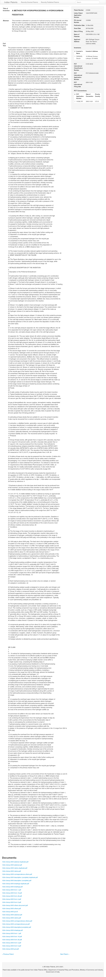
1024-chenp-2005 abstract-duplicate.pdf (15, 862)
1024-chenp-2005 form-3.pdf (11, 899)
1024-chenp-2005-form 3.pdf (11, 943)
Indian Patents (10, 2)
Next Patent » (64, 954)
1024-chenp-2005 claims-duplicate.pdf (14, 868)
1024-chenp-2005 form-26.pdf (12, 896)
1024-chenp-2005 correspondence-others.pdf (17, 874)
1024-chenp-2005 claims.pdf (11, 871)
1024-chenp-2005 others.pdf (11, 908)
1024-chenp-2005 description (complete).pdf (16, 880)
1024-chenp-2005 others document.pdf (15, 905)
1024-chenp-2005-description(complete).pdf (16, 927)
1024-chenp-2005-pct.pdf (10, 949)
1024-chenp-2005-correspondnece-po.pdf (16, 924)
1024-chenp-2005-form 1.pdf (11, 933)
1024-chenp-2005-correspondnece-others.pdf (17, 921)
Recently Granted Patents (29, 2)
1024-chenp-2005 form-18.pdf (12, 893)
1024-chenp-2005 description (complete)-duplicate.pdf (20, 877)
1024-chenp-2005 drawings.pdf (12, 887)
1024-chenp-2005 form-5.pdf (11, 902)
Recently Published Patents (50, 2)
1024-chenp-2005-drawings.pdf (12, 930)
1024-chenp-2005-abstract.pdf (12, 915)
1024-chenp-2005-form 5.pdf (11, 946)
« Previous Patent (8, 954)
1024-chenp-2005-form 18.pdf (12, 936)
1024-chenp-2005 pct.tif (10, 912)
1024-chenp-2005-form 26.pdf (12, 940)
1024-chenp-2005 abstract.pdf (12, 865)
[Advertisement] (35, 38)
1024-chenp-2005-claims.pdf (11, 918)
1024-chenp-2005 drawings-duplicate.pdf (15, 883)
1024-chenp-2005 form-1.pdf (11, 890)
